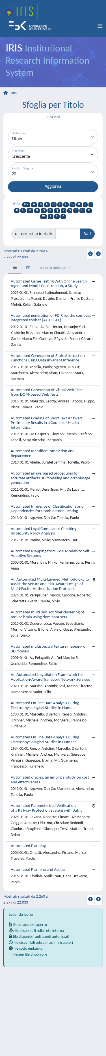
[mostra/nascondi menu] (100, 26)
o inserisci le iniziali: (33, 234)
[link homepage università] (31, 26)
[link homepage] (20, 11)
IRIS (14, 93)
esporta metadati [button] (54, 268)
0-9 (26, 204)
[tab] (14, 267)
